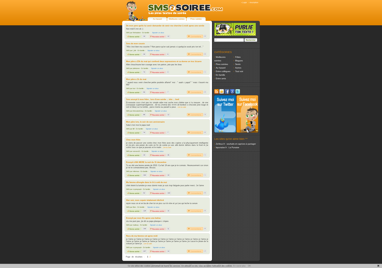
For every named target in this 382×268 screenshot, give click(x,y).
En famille (220, 75)
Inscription (254, 2)
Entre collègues (223, 71)
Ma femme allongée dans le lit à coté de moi (146, 182)
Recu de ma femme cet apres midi (142, 236)
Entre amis (221, 78)
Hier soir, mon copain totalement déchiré (145, 200)
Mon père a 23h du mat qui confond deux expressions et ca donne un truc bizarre (163, 61)
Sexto (238, 64)
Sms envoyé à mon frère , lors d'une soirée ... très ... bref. (153, 99)
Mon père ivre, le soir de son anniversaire (145, 122)
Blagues (239, 60)
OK (249, 266)
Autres (238, 68)
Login (244, 2)
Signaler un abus (158, 33)
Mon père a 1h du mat (136, 79)
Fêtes (238, 57)
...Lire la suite (181, 107)
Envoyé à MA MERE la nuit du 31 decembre (146, 162)
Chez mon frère (133, 140)
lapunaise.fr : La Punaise (227, 147)
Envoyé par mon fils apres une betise (143, 218)
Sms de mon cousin (135, 43)
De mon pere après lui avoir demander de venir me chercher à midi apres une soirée (165, 26)
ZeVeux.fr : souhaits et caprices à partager (236, 144)
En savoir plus (239, 266)
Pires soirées (196, 19)
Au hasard (157, 19)
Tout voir (239, 71)
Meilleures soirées (177, 19)
